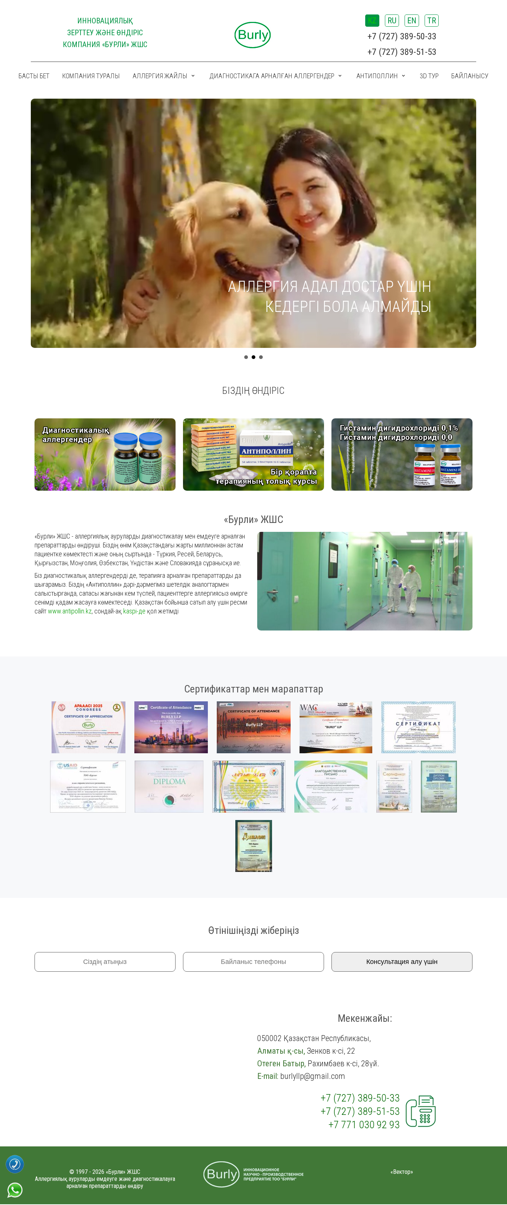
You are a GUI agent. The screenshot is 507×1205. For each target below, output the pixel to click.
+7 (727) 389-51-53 (401, 52)
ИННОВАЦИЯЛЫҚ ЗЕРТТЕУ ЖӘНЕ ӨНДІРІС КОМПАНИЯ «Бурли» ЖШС (105, 32)
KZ (372, 20)
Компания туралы (91, 76)
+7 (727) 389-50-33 (401, 36)
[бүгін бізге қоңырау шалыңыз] (15, 1157)
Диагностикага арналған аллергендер (271, 76)
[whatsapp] (15, 1184)
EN (411, 20)
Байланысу (469, 76)
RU (391, 20)
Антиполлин (377, 76)
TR (431, 20)
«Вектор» (401, 1171)
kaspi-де (134, 611)
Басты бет (34, 76)
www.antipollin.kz (70, 611)
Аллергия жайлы (160, 76)
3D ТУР (429, 76)
